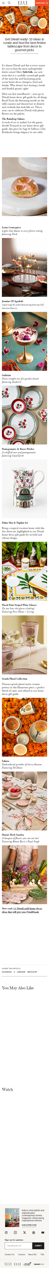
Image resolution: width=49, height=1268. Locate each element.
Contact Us (9, 1254)
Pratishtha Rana (31, 53)
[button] (8, 972)
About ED (32, 1254)
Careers (21, 1254)
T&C (42, 1254)
